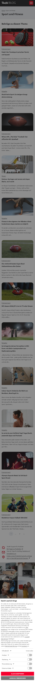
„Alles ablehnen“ (5, 620)
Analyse (4, 655)
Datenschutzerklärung (11, 646)
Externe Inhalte (6, 668)
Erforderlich (5, 651)
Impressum (24, 646)
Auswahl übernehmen (17, 678)
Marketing (5, 659)
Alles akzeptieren (17, 674)
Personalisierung (7, 664)
